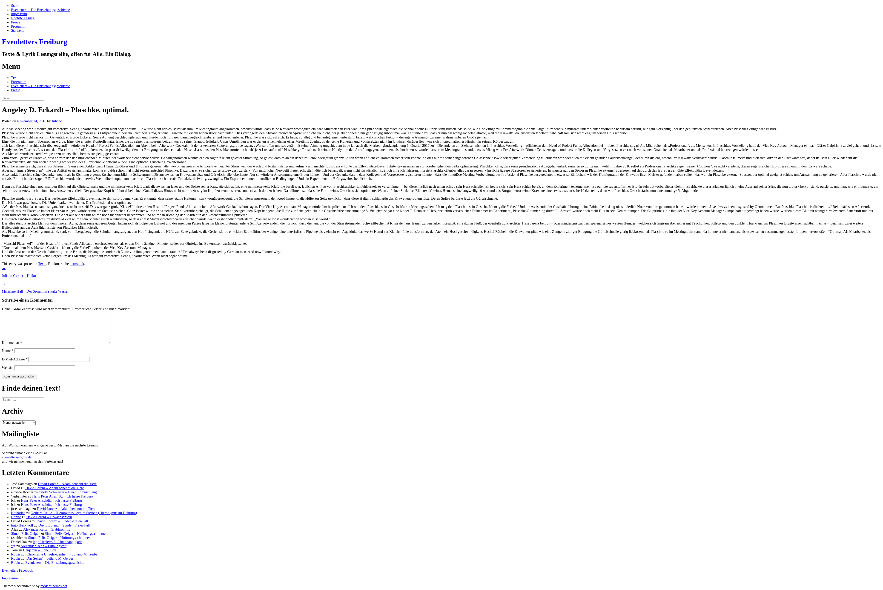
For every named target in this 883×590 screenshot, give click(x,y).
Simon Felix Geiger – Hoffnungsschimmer (76, 533)
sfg (13, 546)
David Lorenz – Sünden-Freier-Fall (62, 521)
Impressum (19, 14)
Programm (18, 26)
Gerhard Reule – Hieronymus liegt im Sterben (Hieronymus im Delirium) (84, 513)
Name (7, 351)
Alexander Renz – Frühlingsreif (43, 546)
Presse (15, 22)
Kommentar (12, 343)
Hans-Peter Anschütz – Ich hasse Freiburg (62, 496)
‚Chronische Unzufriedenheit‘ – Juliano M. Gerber (62, 554)
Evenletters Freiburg (34, 41)
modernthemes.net (53, 586)
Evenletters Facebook (17, 570)
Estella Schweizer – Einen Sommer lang (68, 492)
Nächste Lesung (22, 18)
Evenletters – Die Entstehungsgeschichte (40, 10)
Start (14, 6)
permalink (77, 264)
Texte (15, 78)
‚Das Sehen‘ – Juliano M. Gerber (49, 558)
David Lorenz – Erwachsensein (49, 517)
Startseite (17, 30)
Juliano (57, 121)
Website (7, 368)
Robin (15, 554)
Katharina (18, 513)
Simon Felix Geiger (25, 533)
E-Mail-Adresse (15, 359)
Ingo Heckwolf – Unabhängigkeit (57, 542)
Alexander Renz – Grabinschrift (46, 529)
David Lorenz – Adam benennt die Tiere (67, 484)
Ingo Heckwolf (22, 525)
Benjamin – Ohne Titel (39, 550)
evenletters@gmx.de (17, 457)
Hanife (16, 517)
